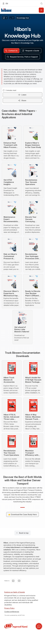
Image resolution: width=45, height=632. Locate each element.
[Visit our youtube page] (19, 581)
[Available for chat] (39, 626)
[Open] (41, 10)
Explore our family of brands (14, 592)
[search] (41, 3)
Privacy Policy (9, 608)
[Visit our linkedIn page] (13, 581)
